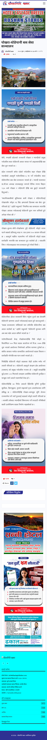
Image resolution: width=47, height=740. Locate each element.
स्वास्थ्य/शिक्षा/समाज (7, 717)
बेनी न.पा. (4, 708)
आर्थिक (4, 712)
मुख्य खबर (4, 703)
